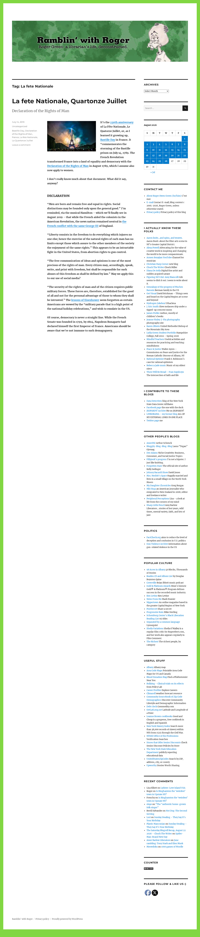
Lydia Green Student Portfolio (161, 332)
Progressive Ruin (155, 612)
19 (166, 155)
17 (153, 155)
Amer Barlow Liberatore (158, 840)
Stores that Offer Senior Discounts (164, 742)
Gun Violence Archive (157, 544)
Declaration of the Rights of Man (68, 165)
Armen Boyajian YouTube (159, 257)
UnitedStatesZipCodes (158, 759)
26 (166, 161)
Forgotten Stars (154, 466)
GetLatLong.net (154, 710)
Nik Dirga (151, 489)
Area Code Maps (154, 670)
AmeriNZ (151, 443)
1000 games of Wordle (172, 846)
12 (166, 150)
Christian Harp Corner (158, 264)
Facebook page (154, 407)
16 (147, 155)
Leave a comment (21, 145)
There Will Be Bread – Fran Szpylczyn (165, 372)
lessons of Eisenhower (85, 300)
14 (178, 150)
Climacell (151, 693)
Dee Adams (152, 453)
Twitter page (153, 420)
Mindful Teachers (155, 339)
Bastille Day (107, 139)
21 (178, 155)
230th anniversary (121, 122)
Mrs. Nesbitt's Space (157, 475)
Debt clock (152, 706)
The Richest (152, 641)
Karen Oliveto (153, 326)
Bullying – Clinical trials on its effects (165, 683)
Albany (150, 667)
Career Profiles (154, 690)
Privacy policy (153, 212)
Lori (149, 817)
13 (172, 150)
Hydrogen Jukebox (156, 303)
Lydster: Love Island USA (173, 788)
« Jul (152, 172)
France (15, 137)
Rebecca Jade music (156, 365)
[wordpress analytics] (166, 869)
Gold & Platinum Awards (159, 586)
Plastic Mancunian (156, 824)
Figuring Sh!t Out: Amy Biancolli (163, 277)
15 (185, 150)
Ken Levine (152, 596)
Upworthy (152, 765)
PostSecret (152, 609)
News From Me (154, 599)
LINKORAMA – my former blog (162, 414)
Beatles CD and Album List (159, 576)
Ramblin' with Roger (22, 919)
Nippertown (152, 602)
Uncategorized (19, 126)
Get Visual (152, 293)
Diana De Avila (154, 270)
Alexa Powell (153, 247)
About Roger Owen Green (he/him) (164, 196)
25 (159, 161)
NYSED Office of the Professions (162, 736)
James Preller (153, 313)
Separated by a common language (163, 622)
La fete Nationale (28, 137)
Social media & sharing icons (82, 934)
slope (149, 804)
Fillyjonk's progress (157, 459)
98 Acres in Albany (156, 569)
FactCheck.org (154, 537)
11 (160, 150)
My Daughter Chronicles (159, 485)
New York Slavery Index (158, 726)
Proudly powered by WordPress (67, 919)
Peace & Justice (154, 349)
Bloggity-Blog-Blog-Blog (159, 446)
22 (184, 155)
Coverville (151, 582)
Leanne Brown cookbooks (159, 716)
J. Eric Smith (153, 306)
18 (160, 155)
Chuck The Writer (155, 267)
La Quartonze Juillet (22, 140)
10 (153, 150)
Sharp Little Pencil (156, 505)
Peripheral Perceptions (158, 498)
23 (147, 161)
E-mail (150, 202)
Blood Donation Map (157, 677)
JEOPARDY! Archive (156, 410)
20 (172, 155)
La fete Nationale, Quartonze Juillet (69, 101)
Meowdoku (152, 846)
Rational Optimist (155, 359)
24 (153, 161)
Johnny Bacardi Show (157, 472)
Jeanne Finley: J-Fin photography (163, 319)
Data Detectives (154, 401)
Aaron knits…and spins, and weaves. (164, 238)
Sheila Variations (155, 628)
